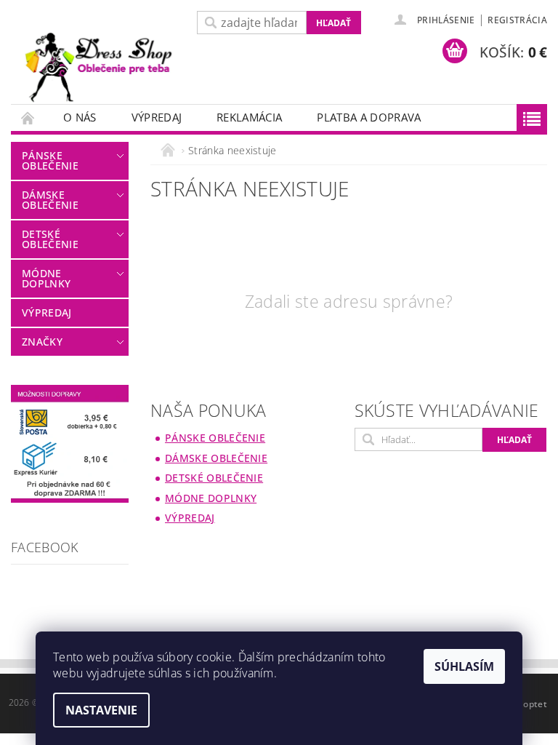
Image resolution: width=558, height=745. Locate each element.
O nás (80, 117)
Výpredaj (157, 117)
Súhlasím (464, 666)
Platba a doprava (369, 117)
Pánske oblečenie (50, 160)
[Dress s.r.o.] (100, 69)
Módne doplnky (46, 278)
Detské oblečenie (50, 239)
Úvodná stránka (28, 117)
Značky (42, 341)
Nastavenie (101, 710)
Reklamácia (249, 117)
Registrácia (517, 20)
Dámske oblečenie (50, 200)
